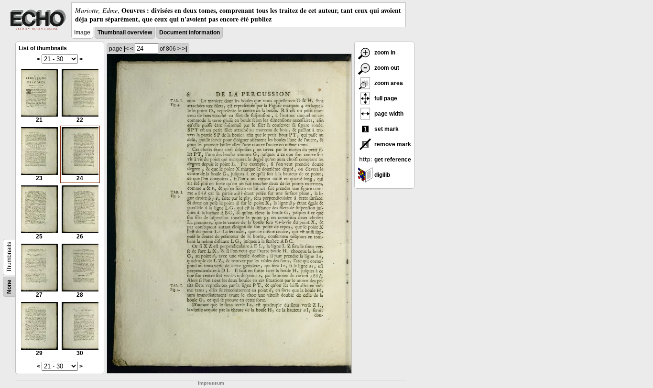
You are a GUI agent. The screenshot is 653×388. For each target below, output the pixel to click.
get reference (392, 159)
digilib (381, 175)
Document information (189, 32)
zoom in (384, 52)
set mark (386, 129)
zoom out (386, 68)
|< (126, 48)
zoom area (388, 83)
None (9, 287)
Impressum (211, 383)
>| (184, 48)
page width (388, 113)
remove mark (392, 144)
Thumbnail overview (125, 32)
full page (385, 98)
